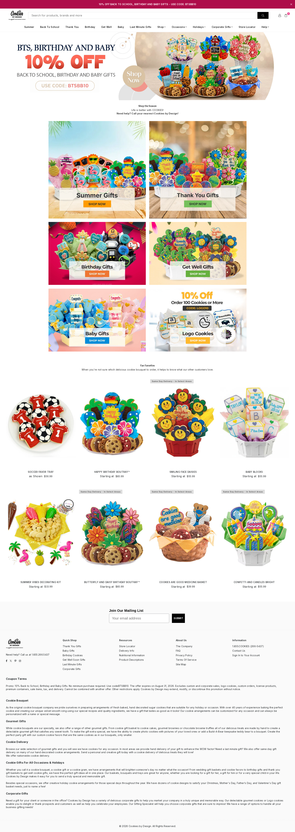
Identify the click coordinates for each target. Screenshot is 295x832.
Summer (29, 26)
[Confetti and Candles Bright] (254, 533)
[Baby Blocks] (254, 423)
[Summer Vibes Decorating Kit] (40, 533)
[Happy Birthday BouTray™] (111, 423)
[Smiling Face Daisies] (183, 423)
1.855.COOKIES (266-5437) (248, 646)
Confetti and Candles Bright (254, 582)
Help (264, 26)
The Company (184, 646)
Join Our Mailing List (126, 610)
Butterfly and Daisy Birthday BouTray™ (112, 582)
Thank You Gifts (72, 646)
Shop (160, 26)
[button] (286, 15)
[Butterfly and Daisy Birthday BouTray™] (111, 533)
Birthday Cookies (73, 655)
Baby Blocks (254, 471)
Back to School (49, 26)
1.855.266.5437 (40, 654)
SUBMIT (178, 618)
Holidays (198, 26)
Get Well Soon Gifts (74, 659)
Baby (121, 26)
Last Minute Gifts (140, 26)
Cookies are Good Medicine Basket (183, 582)
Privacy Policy (184, 655)
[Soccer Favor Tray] (40, 423)
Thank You (72, 26)
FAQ (178, 650)
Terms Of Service (186, 659)
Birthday (90, 26)
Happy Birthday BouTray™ (112, 471)
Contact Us (238, 650)
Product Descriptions (131, 659)
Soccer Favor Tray (41, 471)
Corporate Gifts (221, 26)
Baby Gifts (69, 650)
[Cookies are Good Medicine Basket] (183, 533)
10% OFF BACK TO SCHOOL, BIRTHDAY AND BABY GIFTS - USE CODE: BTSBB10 (147, 4)
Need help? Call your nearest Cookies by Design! (147, 113)
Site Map (181, 664)
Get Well (106, 26)
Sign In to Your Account (246, 655)
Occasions (178, 26)
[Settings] (280, 15)
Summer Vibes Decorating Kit (40, 582)
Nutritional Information (132, 655)
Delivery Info (126, 650)
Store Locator (247, 26)
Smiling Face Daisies (183, 471)
